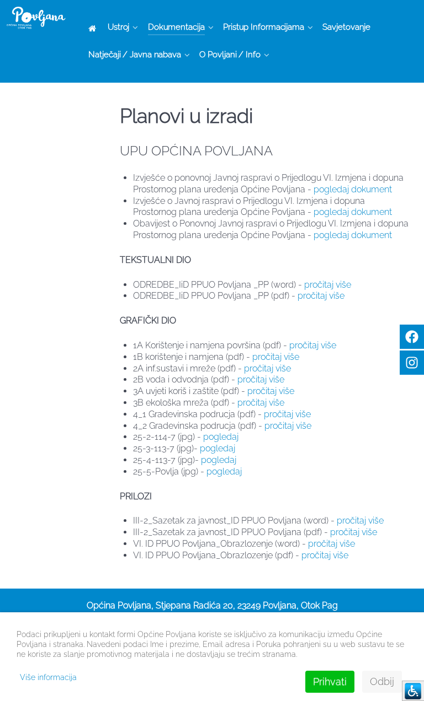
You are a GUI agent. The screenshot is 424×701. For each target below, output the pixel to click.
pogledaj (221, 437)
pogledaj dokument (353, 189)
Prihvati (330, 681)
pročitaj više (327, 284)
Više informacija (48, 677)
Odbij (382, 681)
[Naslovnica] (94, 27)
